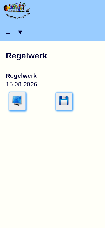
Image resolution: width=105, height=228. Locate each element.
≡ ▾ (14, 32)
